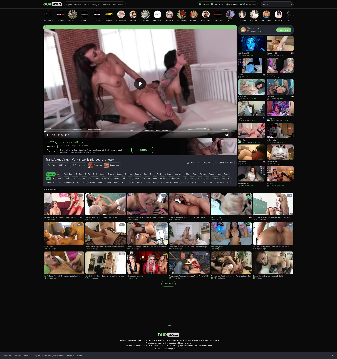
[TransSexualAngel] (52, 146)
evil (122, 182)
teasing (92, 182)
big (54, 178)
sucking (162, 178)
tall (183, 182)
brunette (84, 178)
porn (59, 182)
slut (229, 178)
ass (109, 178)
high (123, 178)
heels (130, 178)
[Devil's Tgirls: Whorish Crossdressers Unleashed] (64, 265)
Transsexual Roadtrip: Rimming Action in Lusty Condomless (231, 276)
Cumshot (138, 174)
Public (195, 174)
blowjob (66, 178)
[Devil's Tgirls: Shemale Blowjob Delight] (273, 265)
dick (59, 178)
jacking (190, 182)
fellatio (192, 178)
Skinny (219, 174)
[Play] (140, 84)
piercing (76, 182)
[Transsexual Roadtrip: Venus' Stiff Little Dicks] (105, 207)
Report (207, 162)
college (147, 182)
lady (223, 178)
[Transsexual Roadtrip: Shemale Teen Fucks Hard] (273, 207)
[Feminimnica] (231, 207)
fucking (116, 178)
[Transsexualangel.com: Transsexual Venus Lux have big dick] (273, 236)
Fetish (159, 174)
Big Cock (79, 174)
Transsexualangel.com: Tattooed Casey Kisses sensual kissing (105, 247)
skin (228, 182)
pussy (207, 178)
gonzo (197, 182)
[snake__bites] (280, 133)
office (168, 182)
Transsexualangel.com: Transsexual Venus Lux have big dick (273, 247)
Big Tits (87, 174)
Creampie (128, 174)
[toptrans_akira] (231, 236)
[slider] (140, 131)
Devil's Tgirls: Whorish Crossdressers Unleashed (62, 276)
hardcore (138, 178)
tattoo (155, 178)
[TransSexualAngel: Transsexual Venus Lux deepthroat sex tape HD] (147, 207)
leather (147, 178)
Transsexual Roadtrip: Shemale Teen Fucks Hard (271, 217)
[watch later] (46, 196)
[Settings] (226, 135)
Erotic (152, 174)
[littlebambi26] (280, 46)
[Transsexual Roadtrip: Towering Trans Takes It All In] (189, 265)
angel (116, 182)
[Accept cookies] (332, 355)
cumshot (75, 178)
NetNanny (178, 348)
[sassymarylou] (280, 154)
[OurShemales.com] (52, 4)
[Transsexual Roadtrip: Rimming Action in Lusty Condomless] (231, 265)
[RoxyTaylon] (280, 68)
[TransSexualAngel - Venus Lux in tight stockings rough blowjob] (64, 207)
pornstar (101, 182)
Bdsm (71, 174)
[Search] (290, 4)
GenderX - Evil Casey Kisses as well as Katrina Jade (104, 276)
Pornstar (203, 174)
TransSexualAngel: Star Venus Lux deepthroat (187, 217)
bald (211, 182)
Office (188, 174)
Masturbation (178, 174)
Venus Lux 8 (48, 247)
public (109, 182)
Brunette (111, 174)
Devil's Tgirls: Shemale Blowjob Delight (268, 276)
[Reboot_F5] (280, 111)
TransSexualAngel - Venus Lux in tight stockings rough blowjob (63, 217)
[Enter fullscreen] (232, 135)
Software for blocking (163, 348)
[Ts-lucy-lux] (251, 111)
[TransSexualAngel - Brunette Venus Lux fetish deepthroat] (147, 236)
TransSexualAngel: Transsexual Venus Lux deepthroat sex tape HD (147, 217)
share (205, 182)
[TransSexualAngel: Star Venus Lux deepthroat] (189, 207)
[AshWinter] (251, 154)
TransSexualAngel (72, 142)
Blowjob (102, 174)
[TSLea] (251, 68)
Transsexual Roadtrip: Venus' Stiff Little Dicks (102, 217)
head (155, 182)
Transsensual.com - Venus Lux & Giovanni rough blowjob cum (189, 247)
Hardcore (167, 174)
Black (95, 174)
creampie (215, 178)
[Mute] (53, 135)
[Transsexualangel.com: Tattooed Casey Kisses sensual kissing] (105, 236)
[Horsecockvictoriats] (147, 265)
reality (139, 182)
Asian (59, 174)
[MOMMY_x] (280, 176)
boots (162, 182)
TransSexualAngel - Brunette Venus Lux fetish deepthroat (147, 247)
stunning (176, 182)
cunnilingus (220, 182)
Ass (65, 174)
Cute (145, 174)
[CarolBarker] (251, 89)
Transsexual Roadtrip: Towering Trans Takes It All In (189, 276)
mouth (200, 178)
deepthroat (51, 182)
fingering (67, 182)
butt (178, 178)
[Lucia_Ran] (251, 133)
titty (127, 182)
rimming (171, 178)
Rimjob (211, 174)
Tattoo (226, 174)
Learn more (77, 355)
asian (104, 178)
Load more (168, 283)
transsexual (94, 178)
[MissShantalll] (251, 176)
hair (133, 182)
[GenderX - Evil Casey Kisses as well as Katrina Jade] (105, 265)
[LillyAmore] (280, 89)
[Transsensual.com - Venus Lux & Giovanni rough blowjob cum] (189, 236)
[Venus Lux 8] (64, 236)
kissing (84, 182)
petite (185, 178)
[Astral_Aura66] (251, 46)
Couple (119, 174)
